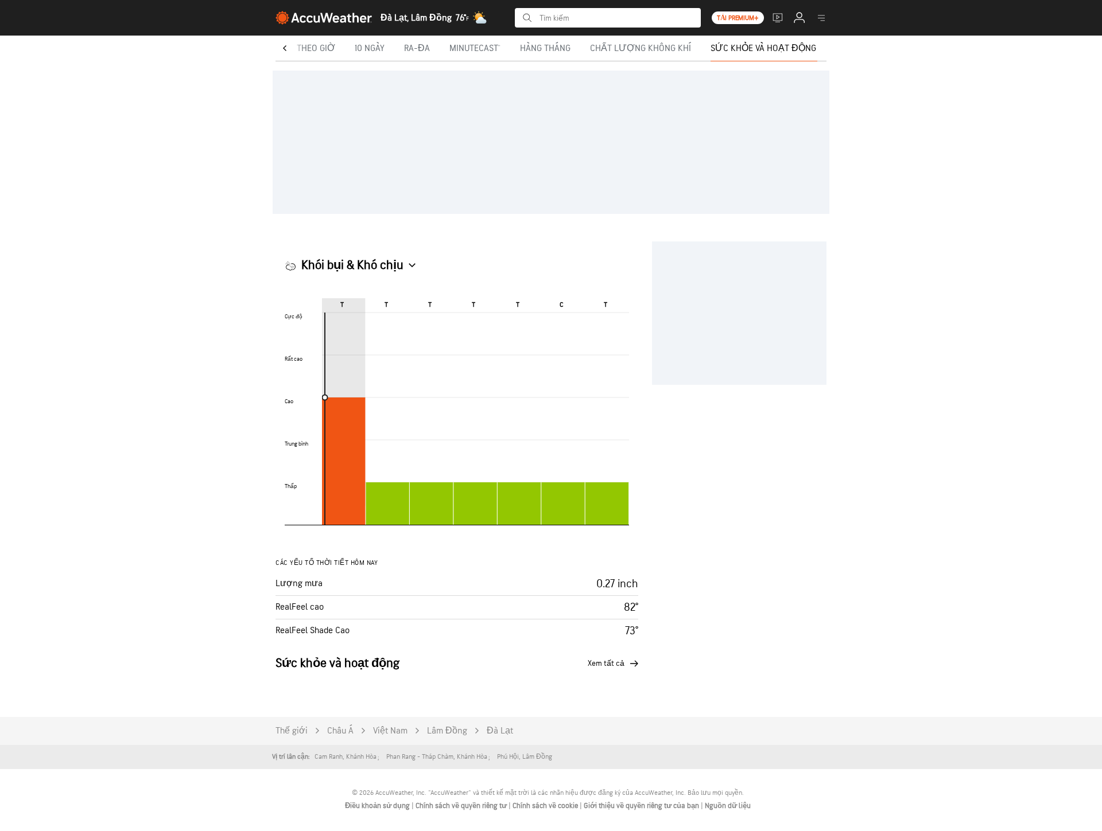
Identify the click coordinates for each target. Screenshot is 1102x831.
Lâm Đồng (447, 730)
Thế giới (292, 730)
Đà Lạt (500, 730)
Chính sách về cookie (546, 805)
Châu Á (340, 730)
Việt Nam (390, 730)
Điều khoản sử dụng (378, 805)
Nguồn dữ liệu (728, 805)
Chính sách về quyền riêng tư (462, 805)
